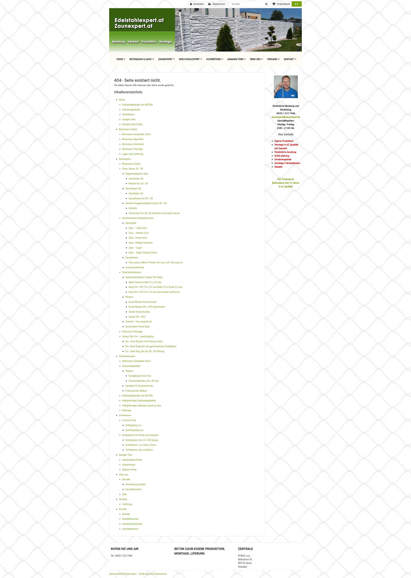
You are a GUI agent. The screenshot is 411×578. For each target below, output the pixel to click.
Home (120, 59)
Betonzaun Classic (141, 59)
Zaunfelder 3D (136, 193)
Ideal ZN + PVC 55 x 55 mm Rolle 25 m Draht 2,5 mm (156, 287)
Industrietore (128, 464)
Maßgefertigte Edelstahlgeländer (139, 400)
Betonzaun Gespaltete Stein (136, 134)
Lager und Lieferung (132, 153)
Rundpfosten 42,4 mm (140, 375)
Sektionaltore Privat (132, 459)
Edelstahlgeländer (131, 109)
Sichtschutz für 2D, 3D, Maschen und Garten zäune (154, 213)
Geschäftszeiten (133, 489)
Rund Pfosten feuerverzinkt (143, 301)
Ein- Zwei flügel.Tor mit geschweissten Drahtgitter (150, 346)
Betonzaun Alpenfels (132, 139)
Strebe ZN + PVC (137, 316)
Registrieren (218, 3)
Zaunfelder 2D (136, 178)
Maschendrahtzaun (131, 272)
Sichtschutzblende (134, 267)
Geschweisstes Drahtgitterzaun (138, 217)
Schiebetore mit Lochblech (139, 449)
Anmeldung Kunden (135, 484)
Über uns (255, 59)
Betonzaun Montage (132, 148)
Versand (272, 59)
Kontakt (289, 59)
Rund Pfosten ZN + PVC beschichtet (147, 306)
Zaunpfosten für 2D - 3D (141, 198)
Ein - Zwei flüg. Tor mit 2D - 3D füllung (144, 351)
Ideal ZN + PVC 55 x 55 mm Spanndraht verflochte (154, 291)
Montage (126, 410)
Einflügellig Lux (133, 425)
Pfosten (129, 296)
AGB (124, 494)
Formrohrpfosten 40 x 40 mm (144, 380)
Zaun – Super (135, 247)
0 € (296, 3)
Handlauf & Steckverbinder (139, 385)
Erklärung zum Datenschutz (153, 573)
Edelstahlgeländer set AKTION (137, 104)
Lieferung (127, 504)
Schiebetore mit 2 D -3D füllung (141, 440)
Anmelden (198, 3)
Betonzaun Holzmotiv (133, 144)
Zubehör (133, 208)
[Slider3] (205, 50)
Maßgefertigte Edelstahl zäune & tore (141, 405)
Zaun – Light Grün (138, 227)
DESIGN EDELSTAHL (132, 124)
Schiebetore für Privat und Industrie (140, 435)
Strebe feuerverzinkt (139, 311)
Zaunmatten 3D (133, 188)
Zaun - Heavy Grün (138, 237)
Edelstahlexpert (189, 59)
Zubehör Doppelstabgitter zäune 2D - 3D (146, 203)
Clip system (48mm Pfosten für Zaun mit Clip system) (156, 262)
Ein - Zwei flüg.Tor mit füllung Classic (144, 341)
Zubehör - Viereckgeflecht (138, 321)
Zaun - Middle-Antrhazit (141, 242)
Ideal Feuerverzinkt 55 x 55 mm (145, 282)
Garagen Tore (235, 59)
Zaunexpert (165, 59)
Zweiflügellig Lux (134, 430)
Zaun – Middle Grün (139, 232)
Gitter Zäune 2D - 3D (132, 168)
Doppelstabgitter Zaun (136, 173)
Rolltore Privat (129, 469)
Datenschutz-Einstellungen (122, 573)
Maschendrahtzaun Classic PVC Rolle (143, 277)
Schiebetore (213, 59)
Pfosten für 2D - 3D (138, 183)
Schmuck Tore (129, 420)
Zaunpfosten (131, 257)
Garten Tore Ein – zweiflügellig (138, 336)
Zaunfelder (130, 222)
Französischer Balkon (136, 390)
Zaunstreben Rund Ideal (137, 326)
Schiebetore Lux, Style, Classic (140, 444)
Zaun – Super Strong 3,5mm (143, 252)
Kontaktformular (130, 518)
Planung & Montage (132, 331)
